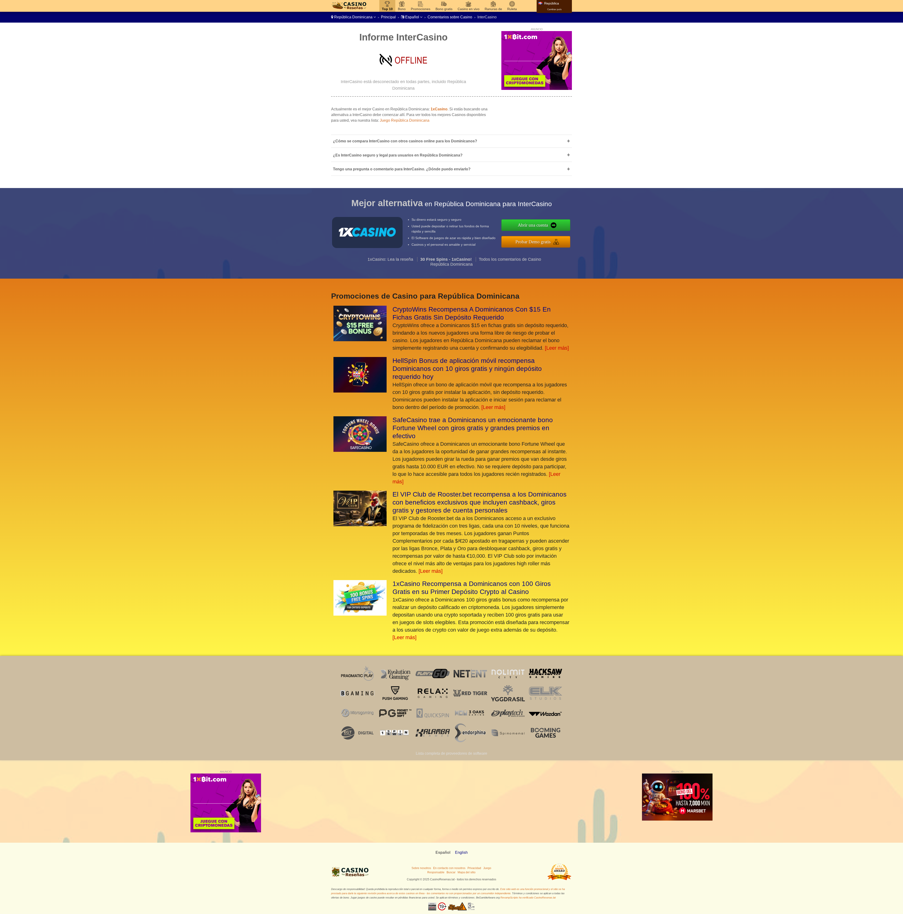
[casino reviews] (350, 876)
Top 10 (387, 9)
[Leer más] (557, 348)
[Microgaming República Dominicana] (357, 721)
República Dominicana (353, 17)
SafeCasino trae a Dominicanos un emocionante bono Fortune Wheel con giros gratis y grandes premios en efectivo (472, 428)
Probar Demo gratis (533, 241)
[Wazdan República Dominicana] (545, 721)
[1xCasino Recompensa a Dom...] (360, 614)
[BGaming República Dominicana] (357, 701)
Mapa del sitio (466, 872)
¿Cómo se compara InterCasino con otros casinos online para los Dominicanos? (451, 141)
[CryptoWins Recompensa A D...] (360, 339)
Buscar (451, 872)
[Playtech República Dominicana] (508, 721)
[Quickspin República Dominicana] (432, 721)
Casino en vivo (468, 9)
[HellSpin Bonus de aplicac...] (360, 391)
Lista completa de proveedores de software (451, 753)
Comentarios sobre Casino (450, 17)
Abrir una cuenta (533, 225)
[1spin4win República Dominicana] (395, 741)
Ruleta (512, 9)
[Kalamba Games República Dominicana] (432, 741)
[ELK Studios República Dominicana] (545, 701)
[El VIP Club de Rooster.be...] (360, 524)
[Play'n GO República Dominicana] (432, 682)
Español (412, 17)
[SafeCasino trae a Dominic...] (360, 450)
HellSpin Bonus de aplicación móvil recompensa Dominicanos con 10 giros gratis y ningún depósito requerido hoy (467, 368)
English (461, 852)
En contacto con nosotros (449, 868)
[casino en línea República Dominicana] (349, 10)
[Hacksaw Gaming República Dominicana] (545, 682)
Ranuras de (493, 9)
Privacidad (474, 868)
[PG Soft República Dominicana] (395, 721)
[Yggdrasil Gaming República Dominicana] (508, 701)
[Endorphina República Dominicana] (470, 741)
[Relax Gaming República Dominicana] (432, 701)
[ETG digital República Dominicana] (357, 741)
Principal (388, 17)
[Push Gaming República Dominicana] (395, 701)
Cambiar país (554, 9)
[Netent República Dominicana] (470, 682)
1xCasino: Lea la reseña (390, 259)
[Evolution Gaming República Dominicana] (395, 682)
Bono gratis (444, 9)
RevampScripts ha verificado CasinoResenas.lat (528, 897)
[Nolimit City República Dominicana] (508, 682)
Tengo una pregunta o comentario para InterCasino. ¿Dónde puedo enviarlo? (451, 169)
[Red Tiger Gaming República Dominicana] (470, 701)
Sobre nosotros (421, 868)
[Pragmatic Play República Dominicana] (357, 682)
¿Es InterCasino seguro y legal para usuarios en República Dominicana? (451, 155)
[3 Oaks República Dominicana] (470, 721)
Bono (402, 9)
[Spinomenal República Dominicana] (508, 741)
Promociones (420, 9)
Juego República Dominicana (404, 120)
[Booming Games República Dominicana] (545, 741)
